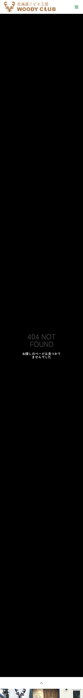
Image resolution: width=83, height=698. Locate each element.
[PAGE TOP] (41, 683)
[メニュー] (76, 7)
